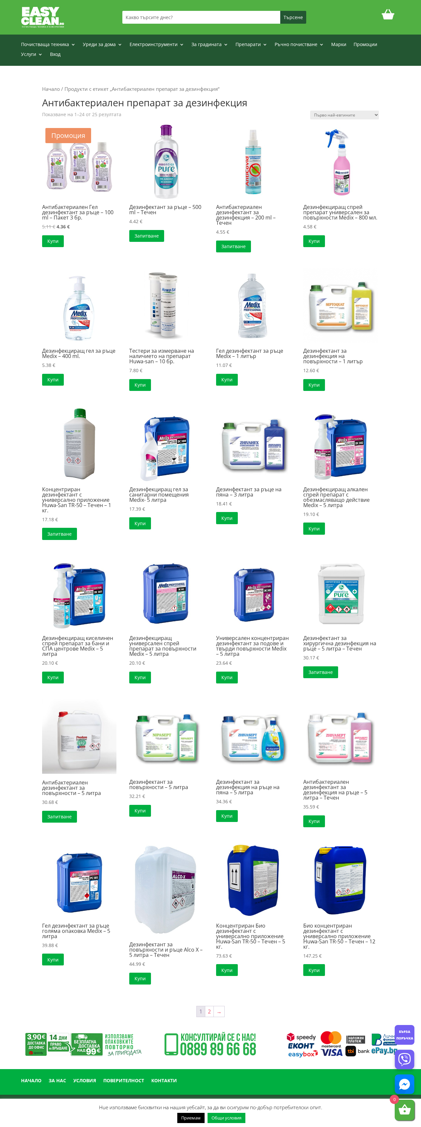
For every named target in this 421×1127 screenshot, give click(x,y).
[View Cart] (388, 17)
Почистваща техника (45, 44)
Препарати (248, 44)
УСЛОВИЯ (84, 1081)
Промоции (365, 44)
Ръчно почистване (296, 44)
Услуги (28, 54)
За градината (206, 44)
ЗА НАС (57, 1081)
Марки (338, 44)
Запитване (147, 236)
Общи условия (226, 1118)
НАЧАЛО (31, 1081)
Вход (55, 54)
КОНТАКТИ (164, 1081)
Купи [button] (53, 241)
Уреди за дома (99, 44)
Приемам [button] (191, 1118)
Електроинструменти (154, 44)
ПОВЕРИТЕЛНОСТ (123, 1081)
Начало (51, 89)
